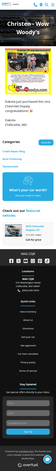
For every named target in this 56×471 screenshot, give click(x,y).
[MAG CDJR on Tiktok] (45, 260)
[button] (35, 5)
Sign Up (28, 431)
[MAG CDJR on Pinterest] (38, 260)
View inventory (28, 311)
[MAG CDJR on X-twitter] (17, 260)
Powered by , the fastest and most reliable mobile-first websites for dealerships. (28, 455)
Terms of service (28, 370)
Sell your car (28, 336)
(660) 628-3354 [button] (30, 290)
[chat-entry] (47, 459)
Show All (46, 142)
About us (28, 319)
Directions (28, 328)
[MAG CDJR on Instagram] (31, 260)
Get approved (28, 345)
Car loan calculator (28, 353)
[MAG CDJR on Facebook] (10, 260)
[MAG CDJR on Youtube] (24, 260)
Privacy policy (28, 362)
